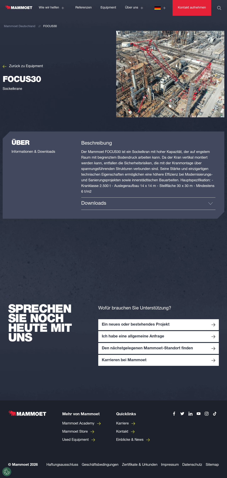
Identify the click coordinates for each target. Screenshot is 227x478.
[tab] (148, 203)
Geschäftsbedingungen (100, 465)
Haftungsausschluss (62, 465)
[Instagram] (207, 413)
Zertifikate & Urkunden (139, 465)
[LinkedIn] (190, 413)
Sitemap (212, 465)
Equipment (108, 7)
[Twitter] (182, 413)
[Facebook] (174, 413)
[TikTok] (215, 413)
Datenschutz (192, 465)
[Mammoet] (18, 9)
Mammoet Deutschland (19, 26)
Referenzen (83, 7)
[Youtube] (199, 413)
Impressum (170, 465)
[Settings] (6, 471)
